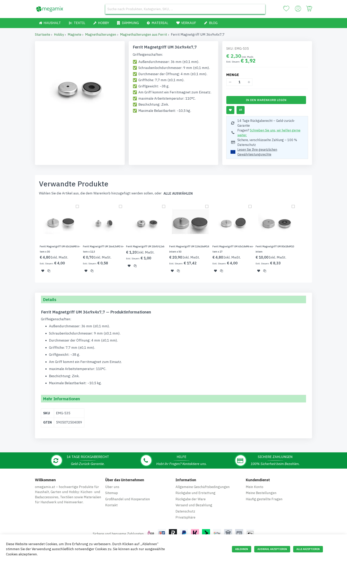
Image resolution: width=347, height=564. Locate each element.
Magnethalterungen (100, 34)
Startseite (42, 34)
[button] (43, 271)
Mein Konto (254, 487)
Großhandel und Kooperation (127, 499)
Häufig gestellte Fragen (264, 499)
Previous (34, 239)
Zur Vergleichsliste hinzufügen (241, 110)
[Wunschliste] (286, 9)
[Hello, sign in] (298, 9)
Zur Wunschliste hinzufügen (230, 110)
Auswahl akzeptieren (272, 549)
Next (313, 239)
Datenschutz (185, 511)
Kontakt (111, 505)
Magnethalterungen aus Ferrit (143, 34)
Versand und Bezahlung (194, 505)
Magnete (74, 34)
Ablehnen (241, 549)
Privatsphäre (185, 517)
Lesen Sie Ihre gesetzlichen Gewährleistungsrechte (257, 152)
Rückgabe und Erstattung (195, 493)
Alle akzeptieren (308, 549)
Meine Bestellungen (261, 493)
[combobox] (185, 9)
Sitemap (111, 493)
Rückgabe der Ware (191, 499)
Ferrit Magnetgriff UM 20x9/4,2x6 (145, 246)
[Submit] (260, 9)
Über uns (112, 487)
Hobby (59, 34)
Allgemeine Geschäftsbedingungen (203, 487)
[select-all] (178, 193)
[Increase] (248, 82)
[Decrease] (230, 82)
